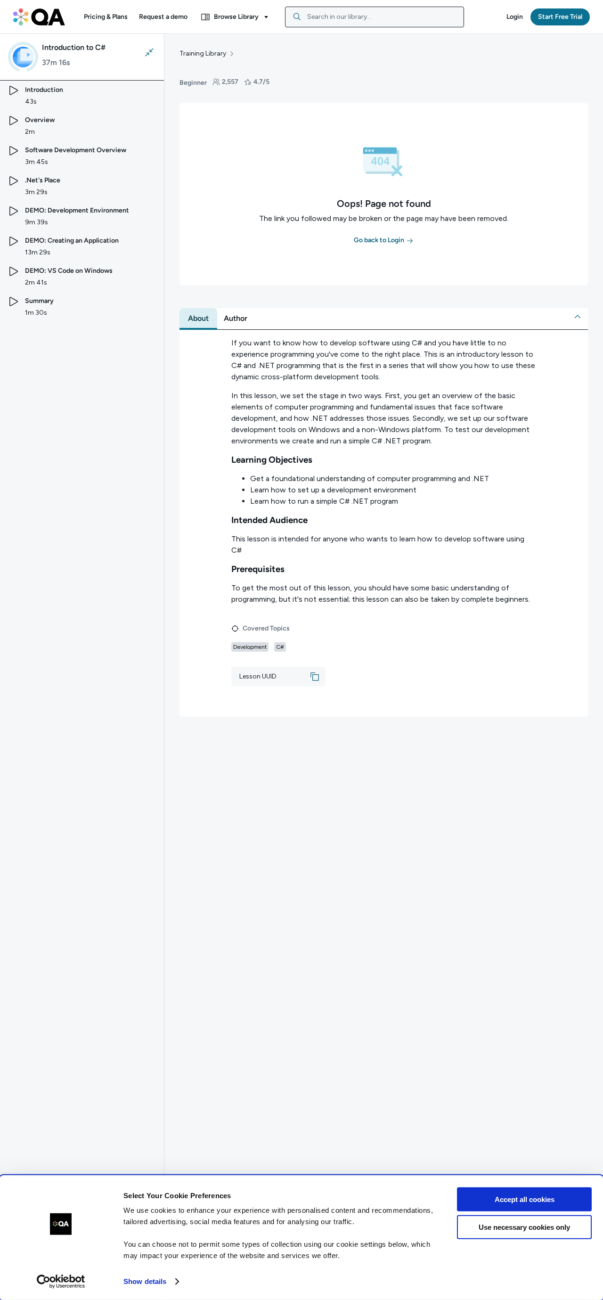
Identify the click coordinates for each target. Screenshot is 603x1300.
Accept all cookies (524, 1199)
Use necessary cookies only (524, 1227)
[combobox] (374, 17)
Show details (144, 1281)
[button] (105, 16)
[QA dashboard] (39, 17)
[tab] (198, 318)
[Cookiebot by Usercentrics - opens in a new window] (61, 1282)
